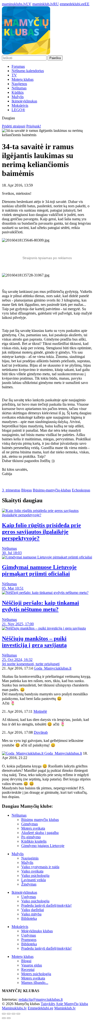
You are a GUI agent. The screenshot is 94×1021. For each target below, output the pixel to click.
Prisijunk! (33, 126)
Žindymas (28, 884)
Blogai (26, 961)
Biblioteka (29, 918)
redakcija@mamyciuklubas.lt (41, 999)
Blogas (26, 490)
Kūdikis (18, 92)
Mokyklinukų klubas (37, 931)
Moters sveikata (33, 828)
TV (14, 75)
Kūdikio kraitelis (34, 841)
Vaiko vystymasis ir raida (40, 867)
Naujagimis (30, 858)
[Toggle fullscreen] (13, 1013)
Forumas (18, 66)
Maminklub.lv (65, 1008)
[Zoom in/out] (18, 1013)
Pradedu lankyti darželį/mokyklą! (46, 905)
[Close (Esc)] (4, 1013)
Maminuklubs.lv (14, 1008)
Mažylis (18, 97)
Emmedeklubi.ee (40, 1008)
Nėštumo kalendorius (28, 71)
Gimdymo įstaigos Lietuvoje (42, 846)
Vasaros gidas (31, 965)
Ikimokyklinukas (24, 101)
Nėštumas (19, 88)
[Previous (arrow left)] (4, 1018)
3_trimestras (11, 490)
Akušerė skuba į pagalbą (40, 833)
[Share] (9, 1013)
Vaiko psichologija (35, 875)
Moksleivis (20, 105)
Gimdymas (29, 824)
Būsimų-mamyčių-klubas (52, 490)
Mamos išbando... (34, 983)
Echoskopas (81, 490)
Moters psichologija (36, 974)
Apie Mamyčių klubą (72, 1004)
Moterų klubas (23, 79)
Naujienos (19, 84)
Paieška (55, 58)
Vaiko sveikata (32, 871)
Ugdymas (28, 897)
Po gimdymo (31, 837)
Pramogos (28, 940)
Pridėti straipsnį (13, 126)
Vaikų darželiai (32, 910)
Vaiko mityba (31, 914)
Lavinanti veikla (33, 880)
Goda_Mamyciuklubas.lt (62, 753)
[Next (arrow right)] (9, 1018)
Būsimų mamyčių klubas (40, 820)
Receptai (27, 969)
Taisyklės (48, 1004)
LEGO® (18, 110)
